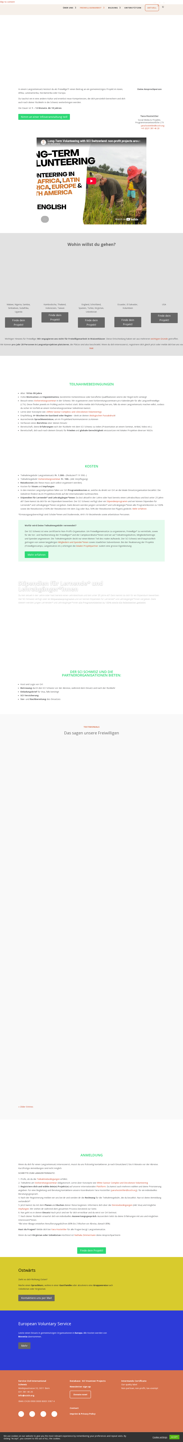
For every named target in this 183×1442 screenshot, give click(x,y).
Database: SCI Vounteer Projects (88, 1380)
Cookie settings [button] (160, 1437)
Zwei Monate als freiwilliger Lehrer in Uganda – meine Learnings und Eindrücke (63, 961)
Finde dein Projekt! (18, 322)
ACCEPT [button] (174, 1437)
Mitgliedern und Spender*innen (73, 542)
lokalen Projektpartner (87, 545)
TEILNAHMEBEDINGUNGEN (91, 384)
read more (25, 851)
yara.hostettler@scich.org (152, 125)
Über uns (68, 8)
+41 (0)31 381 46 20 (150, 128)
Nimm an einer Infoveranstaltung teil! (44, 117)
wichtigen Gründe (159, 338)
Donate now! (80, 1394)
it (164, 3)
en (155, 3)
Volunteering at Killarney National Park (42, 1081)
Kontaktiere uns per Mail (36, 1298)
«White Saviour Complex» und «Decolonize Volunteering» (74, 411)
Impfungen (23, 1208)
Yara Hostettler (59, 1229)
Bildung (113, 8)
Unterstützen (132, 8)
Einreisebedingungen (122, 1205)
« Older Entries (25, 1106)
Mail (91, 348)
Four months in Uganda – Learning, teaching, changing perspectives (57, 840)
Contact (74, 1408)
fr (160, 3)
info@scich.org (26, 1395)
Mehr (24, 1345)
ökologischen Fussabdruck (102, 415)
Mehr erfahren (36, 554)
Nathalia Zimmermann (85, 1235)
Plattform (101, 1186)
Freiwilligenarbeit (91, 8)
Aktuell (152, 7)
